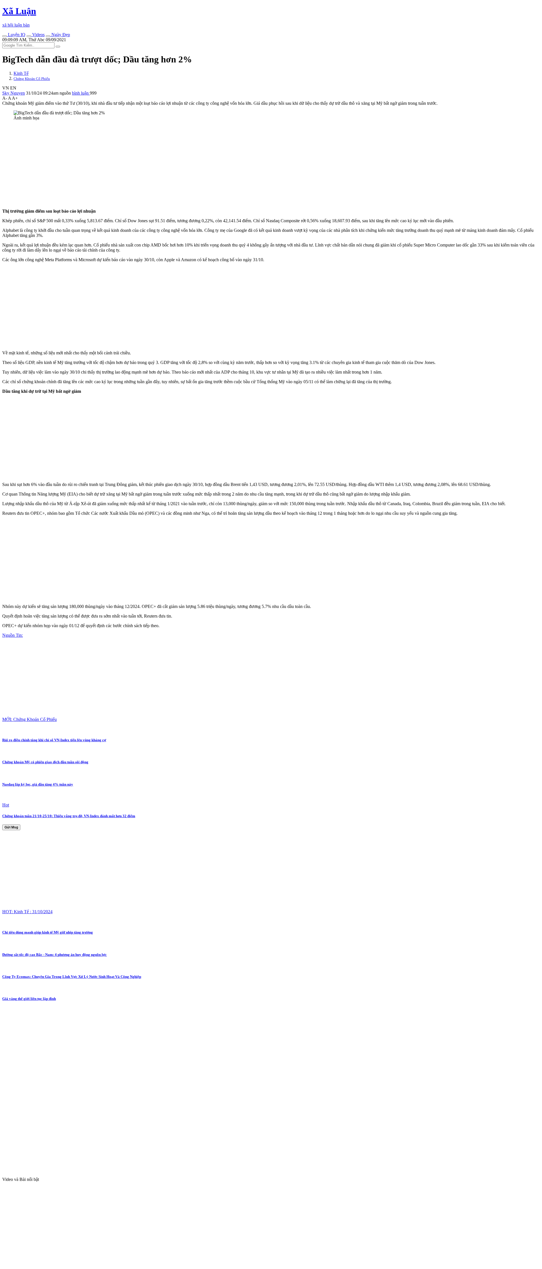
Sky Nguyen (13, 93)
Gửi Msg (11, 827)
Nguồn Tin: (12, 635)
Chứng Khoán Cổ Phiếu (32, 79)
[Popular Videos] (29, 36)
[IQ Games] (4, 36)
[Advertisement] (171, 164)
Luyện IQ (16, 34)
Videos (38, 34)
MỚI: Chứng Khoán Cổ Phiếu (29, 719)
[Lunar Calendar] (48, 36)
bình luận (81, 93)
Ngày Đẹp (60, 34)
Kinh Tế (21, 73)
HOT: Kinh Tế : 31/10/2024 (27, 911)
